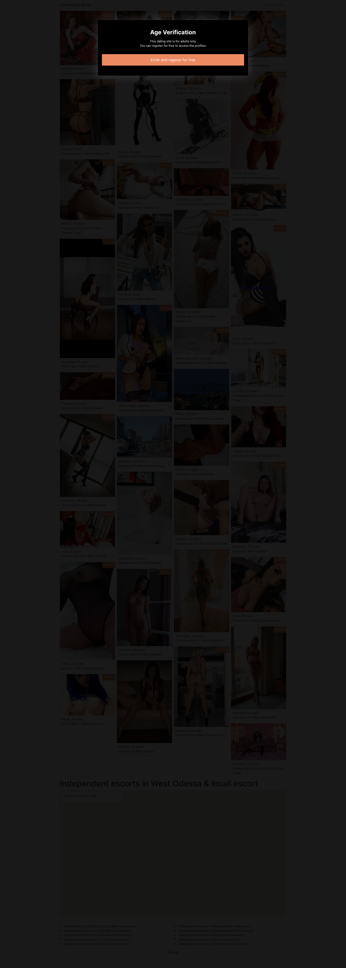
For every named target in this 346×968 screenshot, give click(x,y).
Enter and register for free (173, 60)
